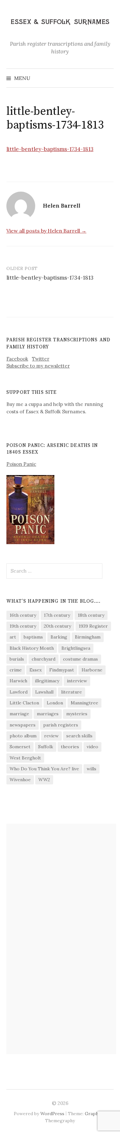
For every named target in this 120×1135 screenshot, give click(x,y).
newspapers (23, 725)
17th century (57, 615)
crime (16, 670)
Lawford (19, 692)
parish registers (60, 725)
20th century (57, 626)
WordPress (52, 1113)
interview (77, 681)
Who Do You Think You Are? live (44, 769)
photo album (23, 736)
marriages (48, 714)
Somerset (20, 747)
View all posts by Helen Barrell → (46, 230)
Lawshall (44, 692)
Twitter (40, 359)
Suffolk (45, 747)
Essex (35, 670)
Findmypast (61, 670)
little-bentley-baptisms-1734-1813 (49, 149)
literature (71, 692)
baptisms (33, 637)
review (51, 736)
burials (17, 659)
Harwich (18, 681)
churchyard (43, 659)
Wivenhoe (20, 779)
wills (91, 769)
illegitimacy (47, 681)
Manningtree (84, 703)
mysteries (76, 714)
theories (70, 747)
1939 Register (93, 626)
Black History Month (32, 648)
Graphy (92, 1113)
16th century (23, 615)
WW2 (44, 779)
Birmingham (87, 637)
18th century (91, 615)
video (92, 747)
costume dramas (80, 659)
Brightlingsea (75, 648)
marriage (19, 714)
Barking (59, 637)
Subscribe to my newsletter (38, 366)
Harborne (92, 670)
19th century (23, 626)
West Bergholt (25, 758)
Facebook (17, 359)
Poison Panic (21, 464)
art (13, 637)
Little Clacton (24, 703)
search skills (79, 736)
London (55, 703)
